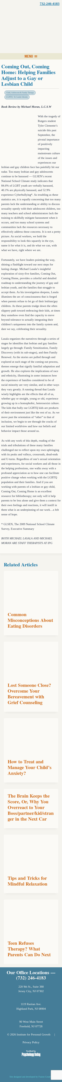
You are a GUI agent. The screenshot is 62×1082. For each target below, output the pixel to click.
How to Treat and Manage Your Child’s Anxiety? (30, 767)
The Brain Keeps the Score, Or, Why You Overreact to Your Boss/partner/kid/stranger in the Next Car (31, 807)
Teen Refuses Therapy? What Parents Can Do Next (29, 948)
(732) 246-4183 (31, 977)
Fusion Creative (45, 1076)
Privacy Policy (31, 1042)
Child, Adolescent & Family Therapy (20, 93)
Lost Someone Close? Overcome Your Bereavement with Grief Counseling (29, 693)
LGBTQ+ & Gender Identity (17, 97)
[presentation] (31, 589)
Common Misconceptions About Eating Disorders (30, 620)
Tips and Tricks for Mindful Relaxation (27, 880)
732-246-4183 (49, 4)
